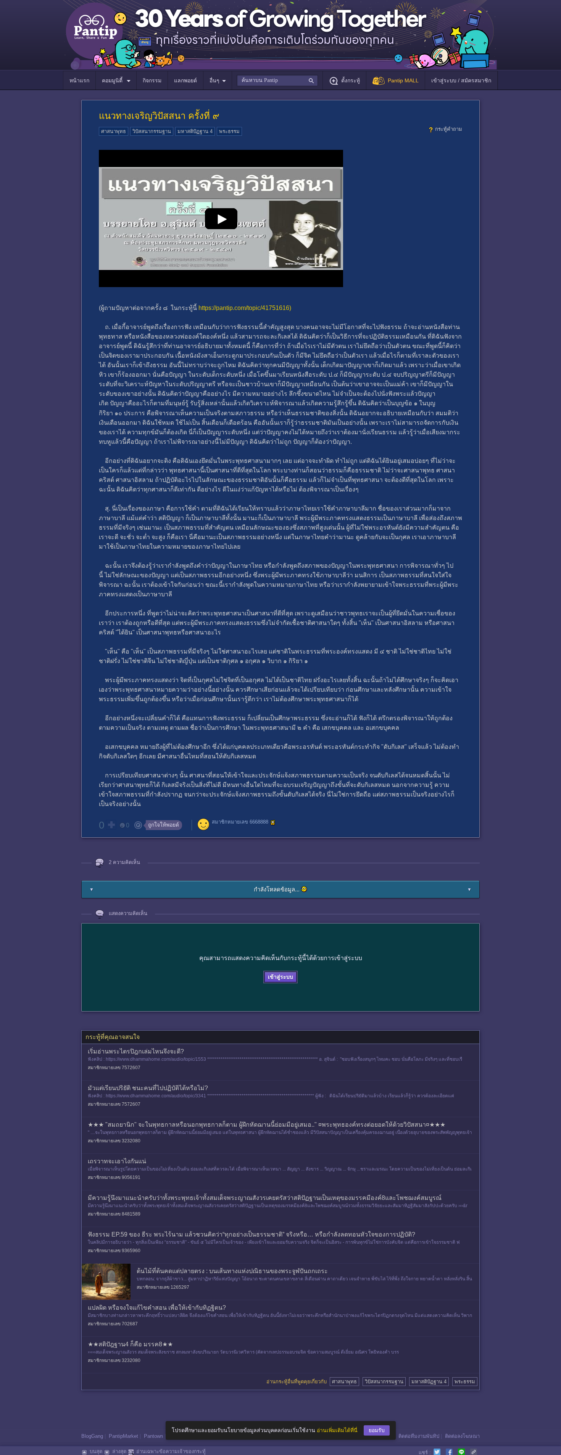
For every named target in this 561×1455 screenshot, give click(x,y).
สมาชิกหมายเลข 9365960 (114, 1250)
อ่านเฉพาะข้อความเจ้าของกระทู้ (171, 1451)
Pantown (153, 1436)
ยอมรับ (377, 1430)
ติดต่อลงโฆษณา (462, 1436)
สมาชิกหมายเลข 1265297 (163, 1287)
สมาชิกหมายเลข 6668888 (240, 822)
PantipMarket (123, 1436)
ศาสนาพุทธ (113, 131)
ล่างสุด (119, 1451)
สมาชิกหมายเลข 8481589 (114, 1214)
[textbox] (277, 80)
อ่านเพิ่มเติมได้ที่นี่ (337, 1430)
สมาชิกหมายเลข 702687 (113, 1324)
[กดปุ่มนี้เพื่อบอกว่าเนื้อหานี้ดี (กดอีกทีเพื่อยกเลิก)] (111, 825)
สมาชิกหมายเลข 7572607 (114, 1067)
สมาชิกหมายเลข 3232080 (114, 1140)
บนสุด (96, 1451)
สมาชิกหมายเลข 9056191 (114, 1177)
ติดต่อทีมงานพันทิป (418, 1436)
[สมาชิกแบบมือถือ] (273, 822)
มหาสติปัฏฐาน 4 (195, 131)
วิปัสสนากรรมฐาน (151, 131)
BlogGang (92, 1436)
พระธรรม (229, 131)
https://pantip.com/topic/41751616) (244, 308)
